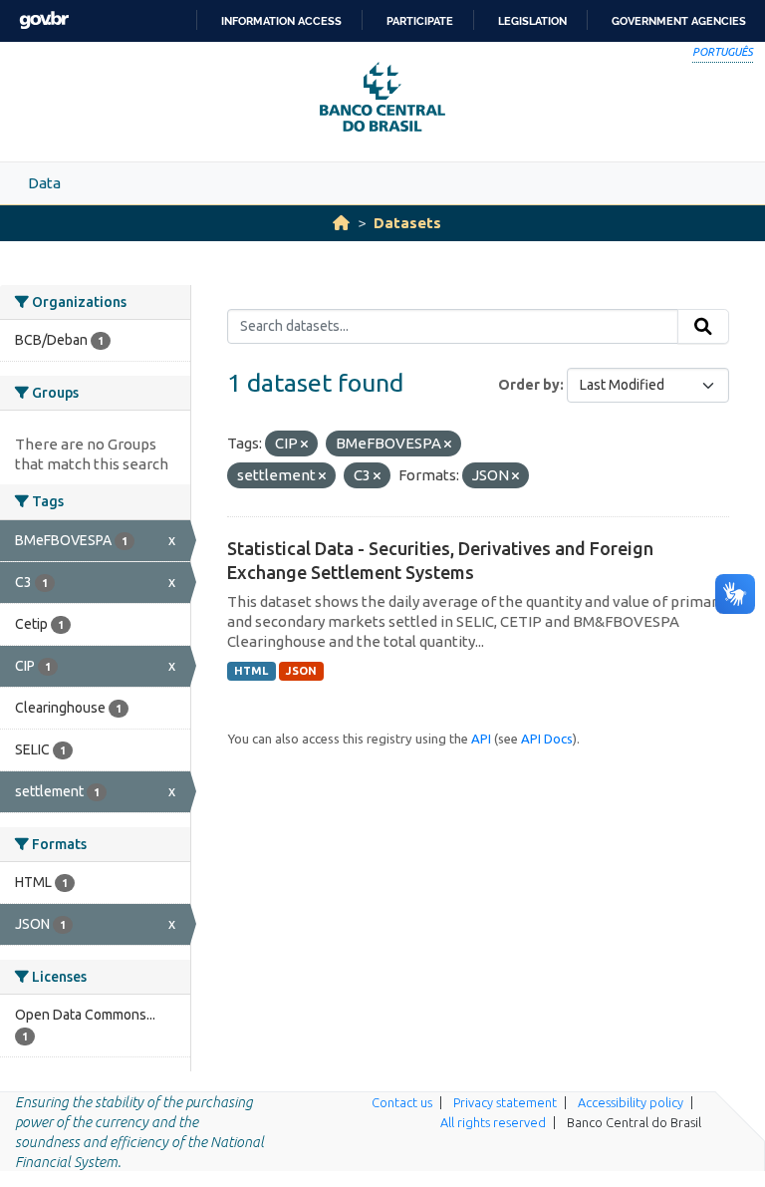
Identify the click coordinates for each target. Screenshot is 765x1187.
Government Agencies (679, 21)
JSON (301, 671)
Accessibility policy (630, 1102)
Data (44, 182)
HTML (251, 671)
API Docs (547, 738)
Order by (529, 385)
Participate (419, 21)
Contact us (402, 1102)
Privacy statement (505, 1102)
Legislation (532, 21)
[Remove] (304, 444)
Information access (281, 21)
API (481, 738)
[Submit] (703, 327)
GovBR (44, 20)
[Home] (341, 222)
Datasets (407, 222)
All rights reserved (493, 1122)
